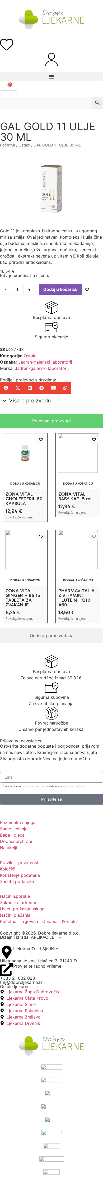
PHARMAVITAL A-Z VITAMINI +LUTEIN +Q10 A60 (77, 598)
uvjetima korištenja (73, 786)
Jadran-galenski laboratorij (45, 362)
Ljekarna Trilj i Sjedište (35, 948)
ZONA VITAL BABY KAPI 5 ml (75, 496)
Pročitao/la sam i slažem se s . (45, 786)
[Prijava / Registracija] (51, 59)
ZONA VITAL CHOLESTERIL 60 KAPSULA (24, 498)
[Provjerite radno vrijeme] (6, 969)
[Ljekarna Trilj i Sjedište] (6, 952)
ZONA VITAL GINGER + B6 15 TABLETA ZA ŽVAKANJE (23, 598)
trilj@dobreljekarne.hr (21, 982)
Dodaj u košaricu (60, 289)
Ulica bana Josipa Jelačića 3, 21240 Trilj (40, 960)
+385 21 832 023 (17, 978)
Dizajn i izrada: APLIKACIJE (30, 937)
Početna (7, 145)
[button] (51, 76)
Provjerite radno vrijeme (37, 966)
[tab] (51, 421)
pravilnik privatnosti (35, 786)
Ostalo (24, 145)
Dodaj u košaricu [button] (25, 483)
